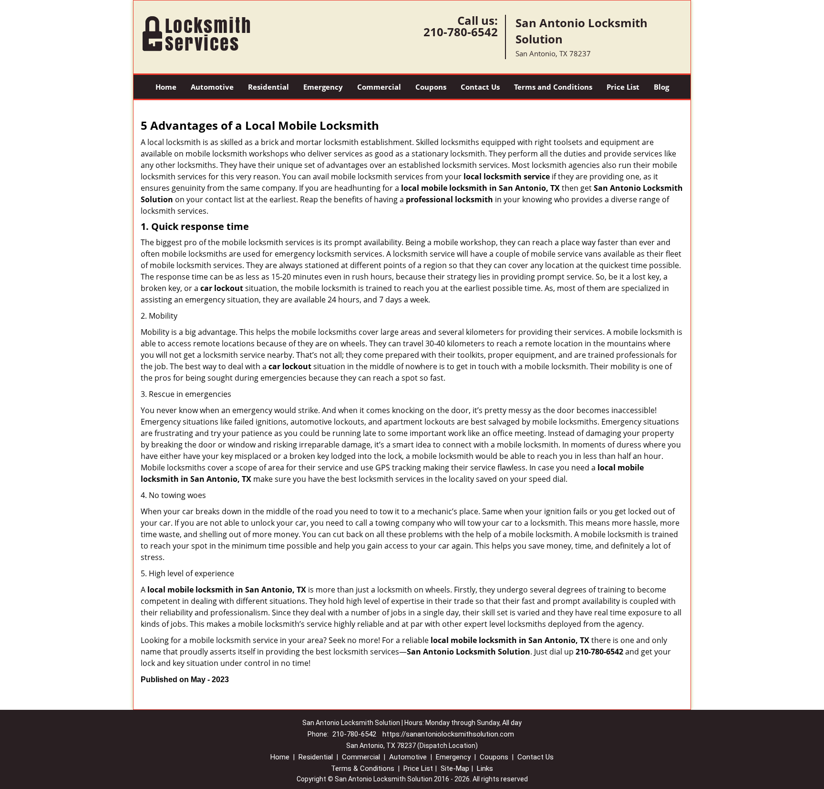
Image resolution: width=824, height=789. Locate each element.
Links (485, 768)
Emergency (323, 87)
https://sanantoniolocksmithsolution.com (448, 734)
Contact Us (480, 87)
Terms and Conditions (553, 87)
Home (165, 87)
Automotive (212, 87)
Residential (268, 87)
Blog (661, 87)
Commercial (379, 87)
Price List (623, 87)
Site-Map (455, 768)
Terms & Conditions (362, 768)
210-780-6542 (460, 32)
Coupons (430, 87)
